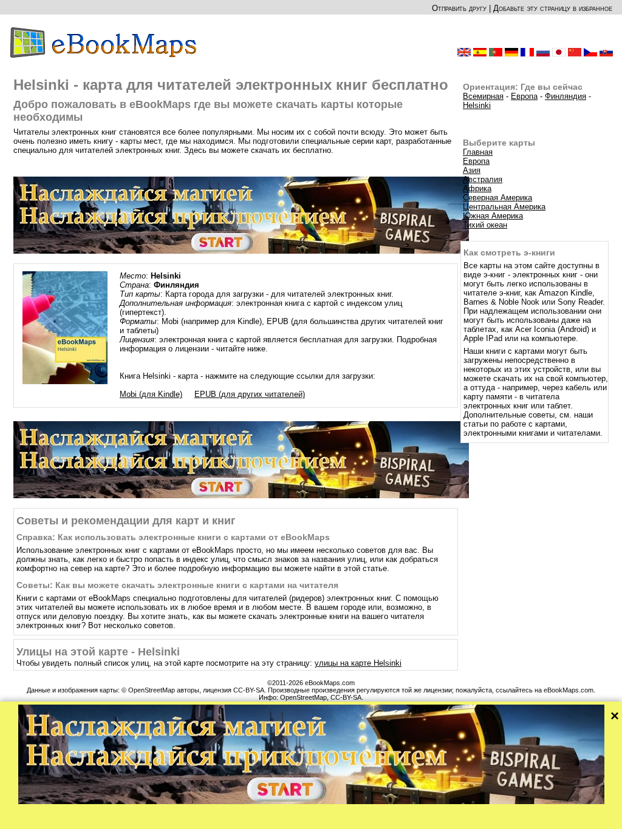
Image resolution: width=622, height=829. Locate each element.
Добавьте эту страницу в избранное (552, 8)
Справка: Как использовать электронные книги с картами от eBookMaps (173, 537)
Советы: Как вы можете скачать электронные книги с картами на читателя (177, 585)
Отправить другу (459, 8)
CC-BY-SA (345, 697)
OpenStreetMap (303, 697)
